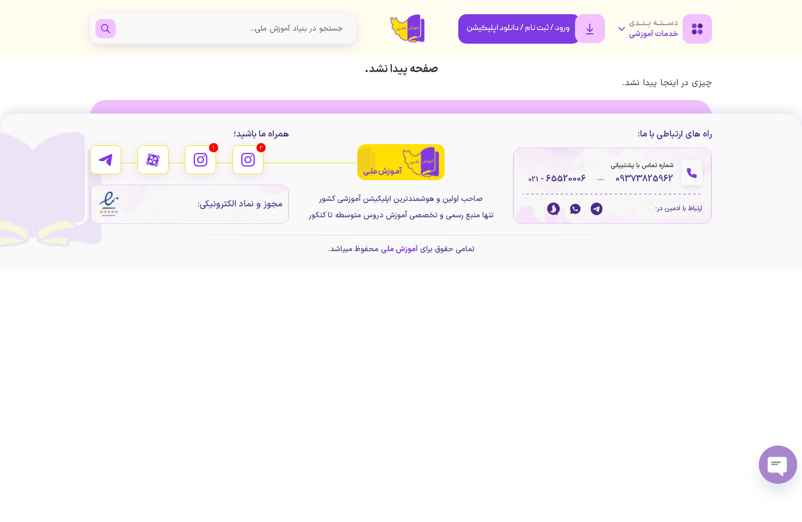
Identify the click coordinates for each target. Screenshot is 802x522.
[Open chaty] (778, 465)
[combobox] (233, 28)
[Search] (105, 28)
